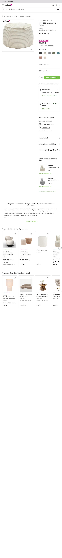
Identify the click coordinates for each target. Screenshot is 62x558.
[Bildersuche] (58, 9)
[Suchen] (4, 9)
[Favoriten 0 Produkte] (56, 5)
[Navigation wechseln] (2, 5)
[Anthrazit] (40, 53)
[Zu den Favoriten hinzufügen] (41, 77)
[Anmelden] (53, 5)
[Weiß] (45, 57)
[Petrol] (58, 53)
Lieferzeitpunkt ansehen (49, 95)
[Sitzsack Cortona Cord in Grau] (42, 181)
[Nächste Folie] (60, 248)
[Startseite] (2, 16)
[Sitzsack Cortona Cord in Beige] (42, 168)
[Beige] (45, 53)
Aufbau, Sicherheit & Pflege (47, 144)
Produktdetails (43, 138)
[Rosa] (40, 57)
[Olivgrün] (54, 53)
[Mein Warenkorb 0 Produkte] (59, 5)
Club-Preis (42, 40)
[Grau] (49, 53)
